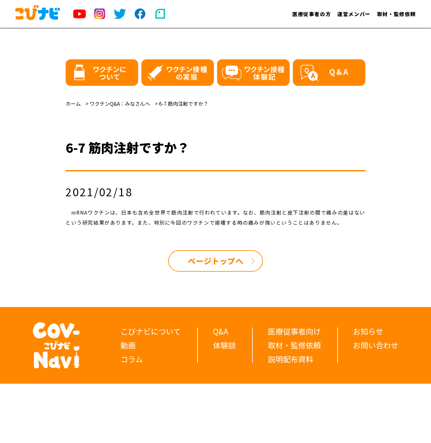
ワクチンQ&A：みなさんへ (120, 103)
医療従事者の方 (311, 13)
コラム (132, 358)
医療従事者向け (294, 331)
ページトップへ (215, 260)
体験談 (224, 345)
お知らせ (368, 331)
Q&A (220, 331)
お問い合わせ (376, 345)
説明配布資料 (290, 358)
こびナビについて (151, 331)
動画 (128, 345)
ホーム (73, 103)
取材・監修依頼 (396, 13)
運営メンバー (354, 13)
